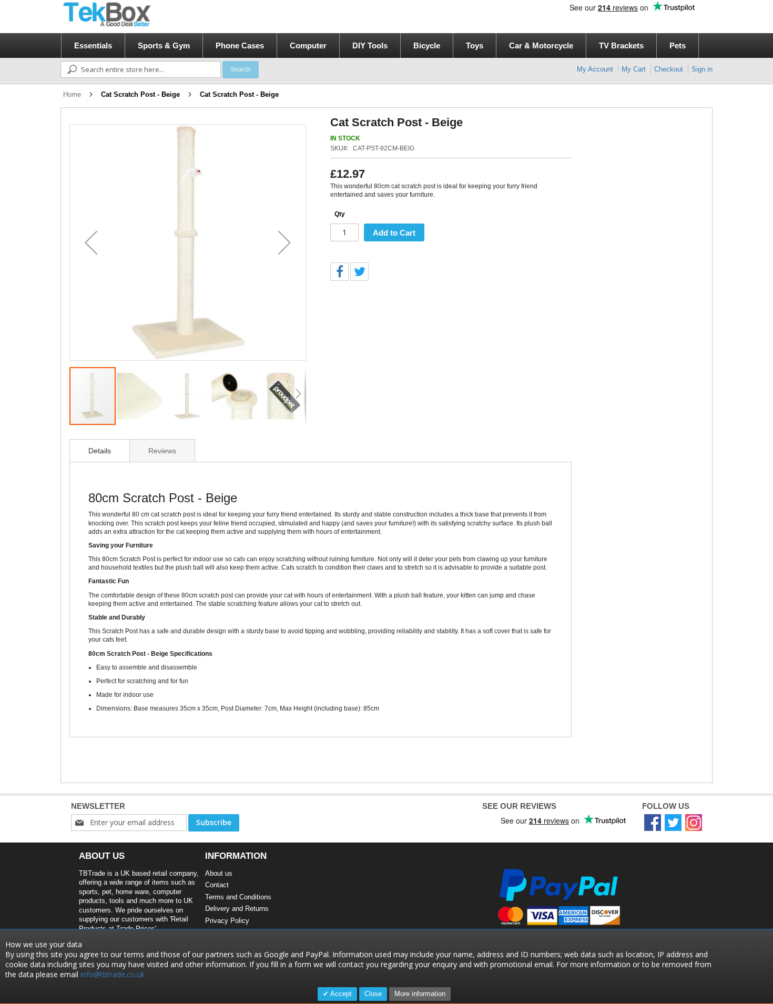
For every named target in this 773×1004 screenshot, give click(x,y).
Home (72, 94)
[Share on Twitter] (359, 271)
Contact (217, 885)
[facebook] (652, 822)
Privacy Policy (227, 921)
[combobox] (140, 69)
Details (99, 451)
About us (218, 873)
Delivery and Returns (237, 908)
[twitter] (673, 822)
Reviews (162, 451)
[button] (91, 242)
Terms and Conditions (238, 897)
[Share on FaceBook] (339, 271)
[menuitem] (93, 45)
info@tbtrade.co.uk (112, 974)
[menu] (390, 45)
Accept (340, 994)
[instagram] (693, 822)
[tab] (99, 450)
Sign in (702, 69)
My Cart (634, 69)
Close (373, 994)
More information (419, 994)
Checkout (668, 69)
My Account (595, 69)
